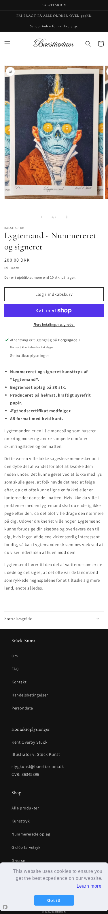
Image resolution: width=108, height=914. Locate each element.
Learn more (89, 886)
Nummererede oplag (31, 834)
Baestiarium (59, 911)
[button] (7, 43)
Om (15, 655)
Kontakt (19, 682)
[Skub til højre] (66, 217)
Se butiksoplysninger (29, 355)
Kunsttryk (21, 821)
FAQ (15, 669)
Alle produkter (25, 808)
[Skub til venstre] (41, 217)
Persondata (22, 708)
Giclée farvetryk (26, 847)
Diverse (18, 860)
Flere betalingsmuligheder (54, 324)
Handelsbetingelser (30, 695)
